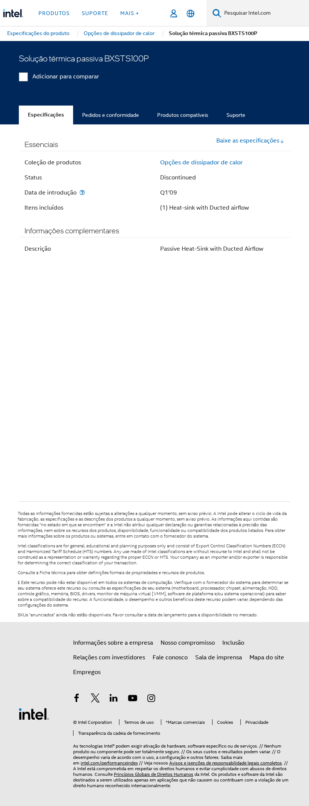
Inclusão (233, 643)
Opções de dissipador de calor (201, 162)
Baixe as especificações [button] (247, 140)
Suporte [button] (95, 13)
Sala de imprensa (218, 657)
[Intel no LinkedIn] (113, 699)
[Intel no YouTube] (132, 699)
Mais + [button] (129, 13)
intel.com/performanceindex (109, 763)
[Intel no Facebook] (76, 699)
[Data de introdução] (82, 192)
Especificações (46, 114)
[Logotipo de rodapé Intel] (34, 713)
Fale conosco (170, 657)
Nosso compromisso (188, 643)
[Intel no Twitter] (95, 699)
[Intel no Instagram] (151, 699)
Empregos (87, 672)
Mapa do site (266, 657)
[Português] (190, 13)
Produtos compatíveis (182, 115)
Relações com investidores (109, 657)
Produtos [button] (54, 13)
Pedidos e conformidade (110, 115)
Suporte (235, 115)
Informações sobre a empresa (113, 643)
